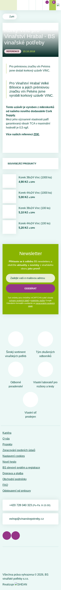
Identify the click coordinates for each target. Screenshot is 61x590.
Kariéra (7, 432)
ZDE (36, 134)
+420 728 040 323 (29, 505)
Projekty (7, 444)
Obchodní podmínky (15, 479)
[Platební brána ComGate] (11, 560)
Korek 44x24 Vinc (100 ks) (34, 223)
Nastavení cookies (14, 456)
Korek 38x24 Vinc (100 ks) (34, 208)
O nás (6, 438)
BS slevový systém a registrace (21, 467)
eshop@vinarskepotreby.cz (26, 518)
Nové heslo (9, 461)
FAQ (5, 484)
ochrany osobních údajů (19, 301)
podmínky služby (38, 301)
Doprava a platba (13, 473)
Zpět (11, 16)
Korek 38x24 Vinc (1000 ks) (35, 177)
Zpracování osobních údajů (19, 450)
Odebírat (30, 288)
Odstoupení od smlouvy (17, 490)
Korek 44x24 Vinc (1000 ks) (35, 192)
